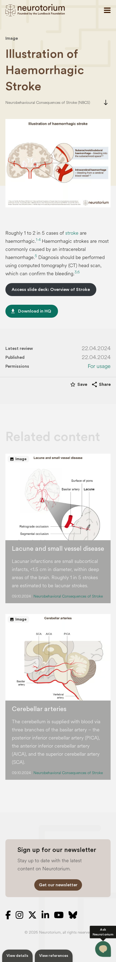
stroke (72, 233)
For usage (99, 366)
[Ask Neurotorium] (103, 949)
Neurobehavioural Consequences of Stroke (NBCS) (47, 102)
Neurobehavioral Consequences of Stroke (68, 596)
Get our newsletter (58, 885)
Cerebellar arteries (39, 709)
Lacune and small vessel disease (58, 549)
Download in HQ (30, 311)
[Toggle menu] (107, 10)
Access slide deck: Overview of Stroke (51, 289)
